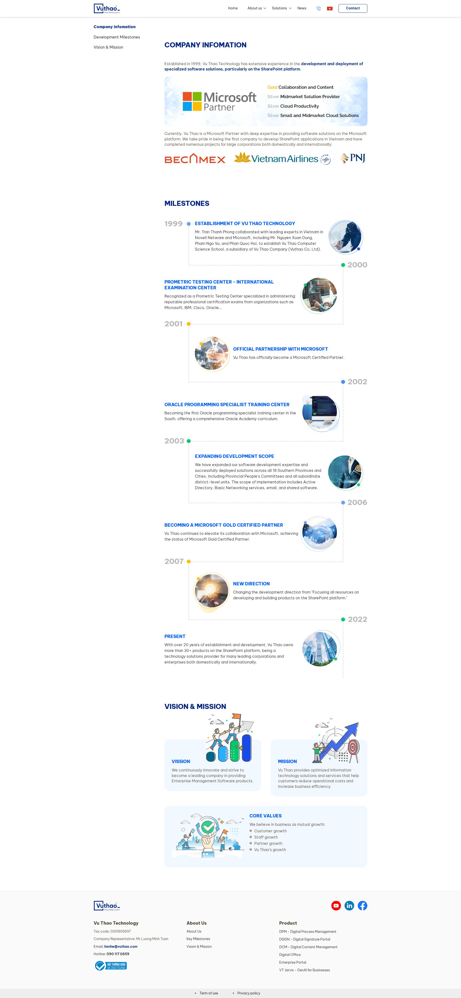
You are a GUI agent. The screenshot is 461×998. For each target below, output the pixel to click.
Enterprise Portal (292, 962)
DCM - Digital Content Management (308, 947)
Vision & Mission (108, 47)
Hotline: (111, 954)
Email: (116, 946)
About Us (194, 931)
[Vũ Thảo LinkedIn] (349, 905)
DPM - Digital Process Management (307, 931)
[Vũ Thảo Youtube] (336, 905)
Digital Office (290, 955)
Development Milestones (117, 37)
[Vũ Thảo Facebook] (362, 905)
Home (233, 8)
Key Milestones (198, 939)
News (301, 8)
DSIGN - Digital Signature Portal (304, 939)
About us (255, 8)
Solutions (279, 8)
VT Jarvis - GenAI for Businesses (304, 970)
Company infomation (115, 26)
